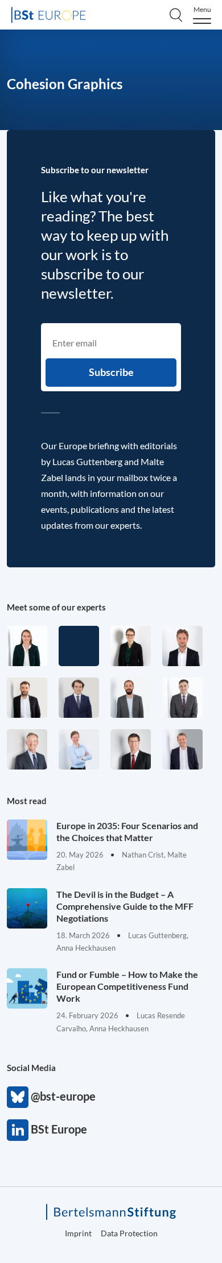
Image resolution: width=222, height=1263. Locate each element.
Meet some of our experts (56, 607)
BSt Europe (17, 1130)
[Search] (176, 14)
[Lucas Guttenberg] (130, 697)
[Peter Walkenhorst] (130, 749)
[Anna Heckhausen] (130, 646)
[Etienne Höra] (79, 697)
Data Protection (129, 1233)
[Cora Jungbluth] (79, 749)
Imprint (78, 1233)
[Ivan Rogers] (79, 646)
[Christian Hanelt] (27, 749)
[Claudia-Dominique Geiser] (27, 646)
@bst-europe (17, 1097)
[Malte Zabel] (182, 749)
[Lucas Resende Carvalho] (182, 646)
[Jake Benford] (27, 697)
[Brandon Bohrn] (182, 697)
